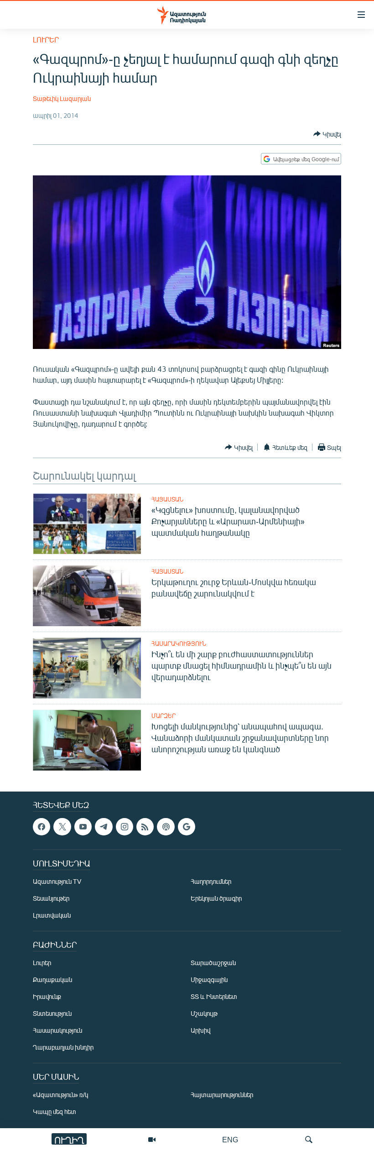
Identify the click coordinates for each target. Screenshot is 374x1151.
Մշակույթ (204, 1014)
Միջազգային (209, 980)
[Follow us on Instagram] (124, 826)
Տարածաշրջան (213, 963)
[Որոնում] (308, 1139)
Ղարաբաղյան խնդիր (63, 1047)
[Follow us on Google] (186, 826)
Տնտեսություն (52, 1014)
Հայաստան (167, 499)
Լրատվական (52, 915)
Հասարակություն (178, 643)
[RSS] (145, 826)
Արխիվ (200, 1031)
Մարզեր (163, 715)
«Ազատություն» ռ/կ (60, 1095)
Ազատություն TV (57, 882)
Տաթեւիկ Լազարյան (62, 98)
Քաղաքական (52, 980)
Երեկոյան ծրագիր (216, 899)
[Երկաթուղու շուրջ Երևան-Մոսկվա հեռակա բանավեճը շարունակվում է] (87, 595)
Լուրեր (46, 39)
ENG (230, 1139)
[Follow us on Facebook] (41, 826)
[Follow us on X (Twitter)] (62, 826)
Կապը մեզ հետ (54, 1112)
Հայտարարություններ (222, 1095)
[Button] (327, 133)
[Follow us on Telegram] (103, 826)
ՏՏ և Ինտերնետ (214, 997)
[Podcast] (165, 826)
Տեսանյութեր (51, 899)
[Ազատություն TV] (152, 1139)
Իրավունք (47, 997)
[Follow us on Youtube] (83, 826)
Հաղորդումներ (211, 882)
